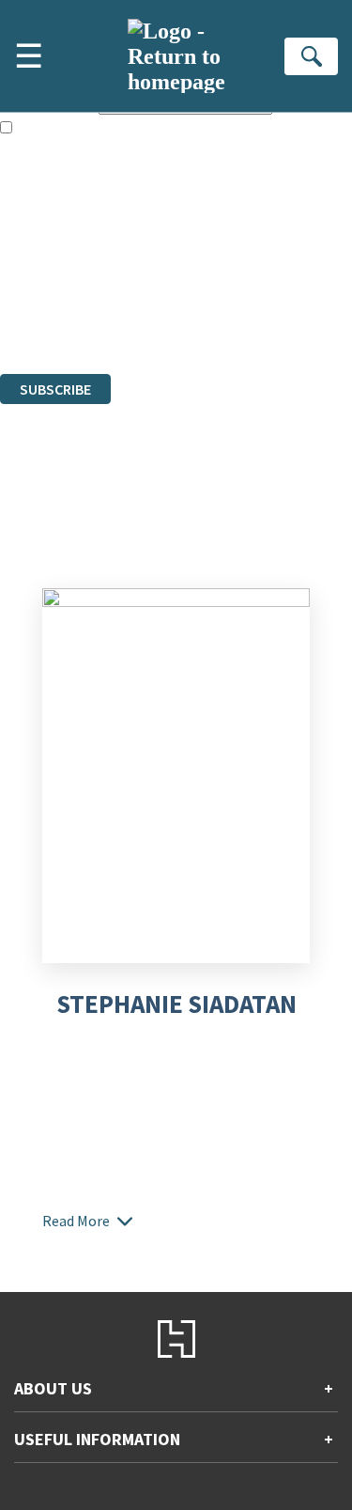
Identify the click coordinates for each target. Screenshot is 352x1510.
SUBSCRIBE (55, 389)
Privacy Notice (44, 314)
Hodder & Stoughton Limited (216, 264)
